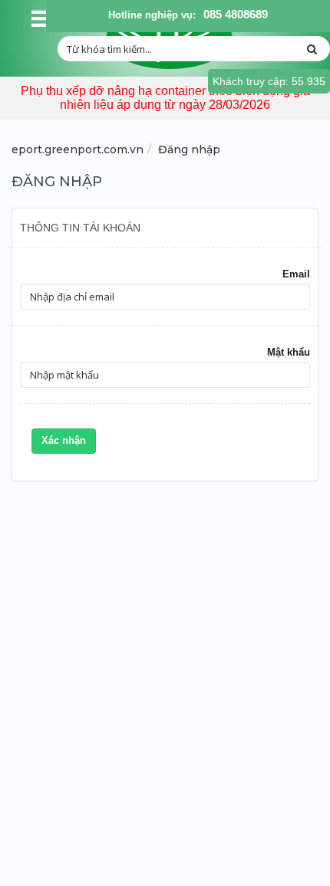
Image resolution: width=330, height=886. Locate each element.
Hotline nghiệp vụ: (152, 15)
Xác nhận (63, 440)
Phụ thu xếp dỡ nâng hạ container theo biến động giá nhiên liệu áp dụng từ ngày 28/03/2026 (165, 97)
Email (296, 274)
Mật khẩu (288, 352)
